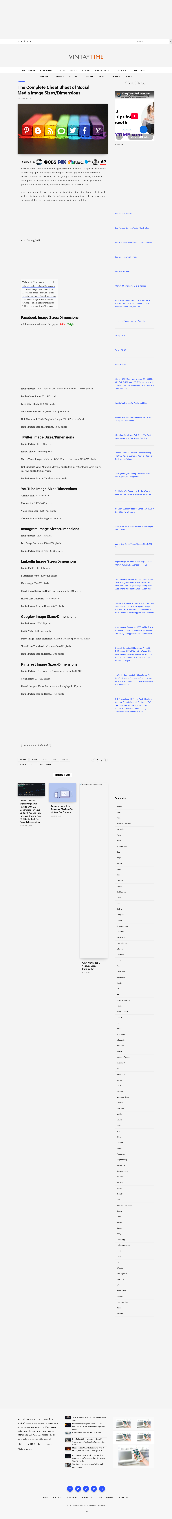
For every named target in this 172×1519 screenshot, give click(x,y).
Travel (119, 1257)
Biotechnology (122, 846)
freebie (53, 1427)
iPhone (35, 1435)
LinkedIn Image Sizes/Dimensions (39, 299)
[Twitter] (78, 1489)
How (55, 760)
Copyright (72, 1498)
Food (119, 966)
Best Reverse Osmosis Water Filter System (132, 228)
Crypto (119, 920)
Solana (119, 1211)
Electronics (121, 937)
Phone (119, 1148)
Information (121, 1040)
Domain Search (102, 70)
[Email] (9, 192)
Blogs (119, 858)
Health (119, 1006)
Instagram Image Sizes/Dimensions (40, 296)
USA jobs (35, 1444)
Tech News (120, 70)
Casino (119, 886)
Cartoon (120, 880)
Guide (45, 760)
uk (50, 1438)
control (56, 1423)
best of (21, 1423)
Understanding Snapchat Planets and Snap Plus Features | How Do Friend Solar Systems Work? (88, 1427)
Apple (119, 812)
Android (120, 806)
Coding (119, 909)
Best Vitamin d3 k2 (122, 271)
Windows (120, 1296)
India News (121, 1034)
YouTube (120, 1314)
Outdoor (120, 1143)
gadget (20, 1431)
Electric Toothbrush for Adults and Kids (131, 403)
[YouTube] (94, 1489)
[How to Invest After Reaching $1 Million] (68, 1433)
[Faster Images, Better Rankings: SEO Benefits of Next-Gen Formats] (63, 792)
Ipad (30, 1435)
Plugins (86, 70)
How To (119, 1017)
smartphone (26, 1439)
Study (119, 1234)
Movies (119, 1120)
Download (27, 1427)
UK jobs (23, 1444)
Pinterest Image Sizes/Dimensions (39, 306)
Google (27, 1431)
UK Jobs (120, 1268)
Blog (62, 70)
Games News (121, 977)
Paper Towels (120, 365)
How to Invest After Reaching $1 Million (86, 1433)
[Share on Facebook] (9, 167)
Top (87, 1512)
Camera (120, 869)
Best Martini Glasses (123, 213)
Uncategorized (122, 1274)
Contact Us (86, 1498)
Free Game (121, 972)
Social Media (45, 764)
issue (39, 1435)
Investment (121, 1063)
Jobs (127, 76)
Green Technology (123, 1000)
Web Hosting (46, 70)
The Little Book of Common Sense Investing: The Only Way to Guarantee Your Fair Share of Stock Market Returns (134, 456)
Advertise (57, 1498)
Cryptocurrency (122, 926)
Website (49, 1445)
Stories (119, 1228)
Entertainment (122, 943)
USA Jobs (120, 1279)
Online (50, 1435)
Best (51, 1419)
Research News (122, 1171)
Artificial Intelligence (124, 823)
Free (47, 1427)
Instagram (120, 1046)
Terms (99, 1498)
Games (59, 76)
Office (119, 1137)
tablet (40, 1439)
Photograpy (121, 1154)
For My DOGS (120, 350)
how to (65, 760)
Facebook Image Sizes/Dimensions (39, 286)
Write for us (28, 70)
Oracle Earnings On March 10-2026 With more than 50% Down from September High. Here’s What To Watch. (88, 1458)
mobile (45, 1435)
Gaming (120, 983)
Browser (28, 1423)
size (33, 764)
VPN (118, 1285)
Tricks (46, 1439)
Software (35, 1439)
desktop (20, 1427)
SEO (118, 1200)
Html (118, 1023)
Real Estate (121, 1165)
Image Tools (139, 70)
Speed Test (45, 76)
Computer (89, 76)
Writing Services (122, 1302)
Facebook (120, 955)
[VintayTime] (86, 55)
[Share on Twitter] (9, 173)
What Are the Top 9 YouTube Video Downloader (91, 966)
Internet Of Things (123, 1057)
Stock (119, 1217)
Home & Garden (122, 1012)
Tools (119, 1251)
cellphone (49, 1423)
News (119, 1126)
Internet (73, 76)
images (23, 764)
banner (23, 760)
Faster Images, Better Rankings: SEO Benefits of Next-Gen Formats (62, 809)
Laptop (119, 1080)
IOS (118, 1069)
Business (120, 863)
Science (119, 1188)
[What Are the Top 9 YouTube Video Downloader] (94, 870)
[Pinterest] (9, 179)
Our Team (115, 76)
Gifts (118, 989)
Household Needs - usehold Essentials (130, 321)
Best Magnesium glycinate (126, 257)
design (34, 760)
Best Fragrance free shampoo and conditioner (133, 242)
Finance (120, 960)
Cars (118, 875)
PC (54, 1435)
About (46, 1498)
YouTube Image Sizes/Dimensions (39, 292)
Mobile (102, 76)
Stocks (119, 1222)
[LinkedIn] (9, 185)
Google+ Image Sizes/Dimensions (39, 302)
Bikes (119, 841)
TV (118, 1262)
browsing (34, 1423)
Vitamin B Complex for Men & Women (130, 286)
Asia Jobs (120, 829)
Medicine (120, 1103)
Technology (121, 1239)
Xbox (119, 1308)
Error (32, 1427)
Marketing (120, 1091)
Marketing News (123, 1097)
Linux (119, 1086)
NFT (118, 1131)
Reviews (120, 1183)
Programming (122, 1160)
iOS (26, 1435)
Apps (119, 818)
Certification (121, 892)
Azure (119, 835)
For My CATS (120, 336)
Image (119, 1029)
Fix (43, 1427)
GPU (118, 994)
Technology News (123, 1245)
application (38, 1419)
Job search (121, 1074)
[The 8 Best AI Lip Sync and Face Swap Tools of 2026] (68, 1418)
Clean (119, 898)
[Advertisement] (86, 19)
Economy (120, 932)
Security (120, 1194)
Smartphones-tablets (124, 1205)
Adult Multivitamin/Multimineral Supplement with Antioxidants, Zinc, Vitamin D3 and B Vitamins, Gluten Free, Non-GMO (133, 303)
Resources (120, 1177)
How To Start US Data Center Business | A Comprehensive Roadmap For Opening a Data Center (88, 1442)
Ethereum (120, 949)
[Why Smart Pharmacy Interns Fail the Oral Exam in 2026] (68, 1465)
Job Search (123, 1498)
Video (44, 1445)
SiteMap (110, 1498)
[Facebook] (70, 1489)
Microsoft (120, 1108)
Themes (73, 70)
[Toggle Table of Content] (53, 282)
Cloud (119, 903)
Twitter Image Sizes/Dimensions (38, 289)
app (27, 1419)
